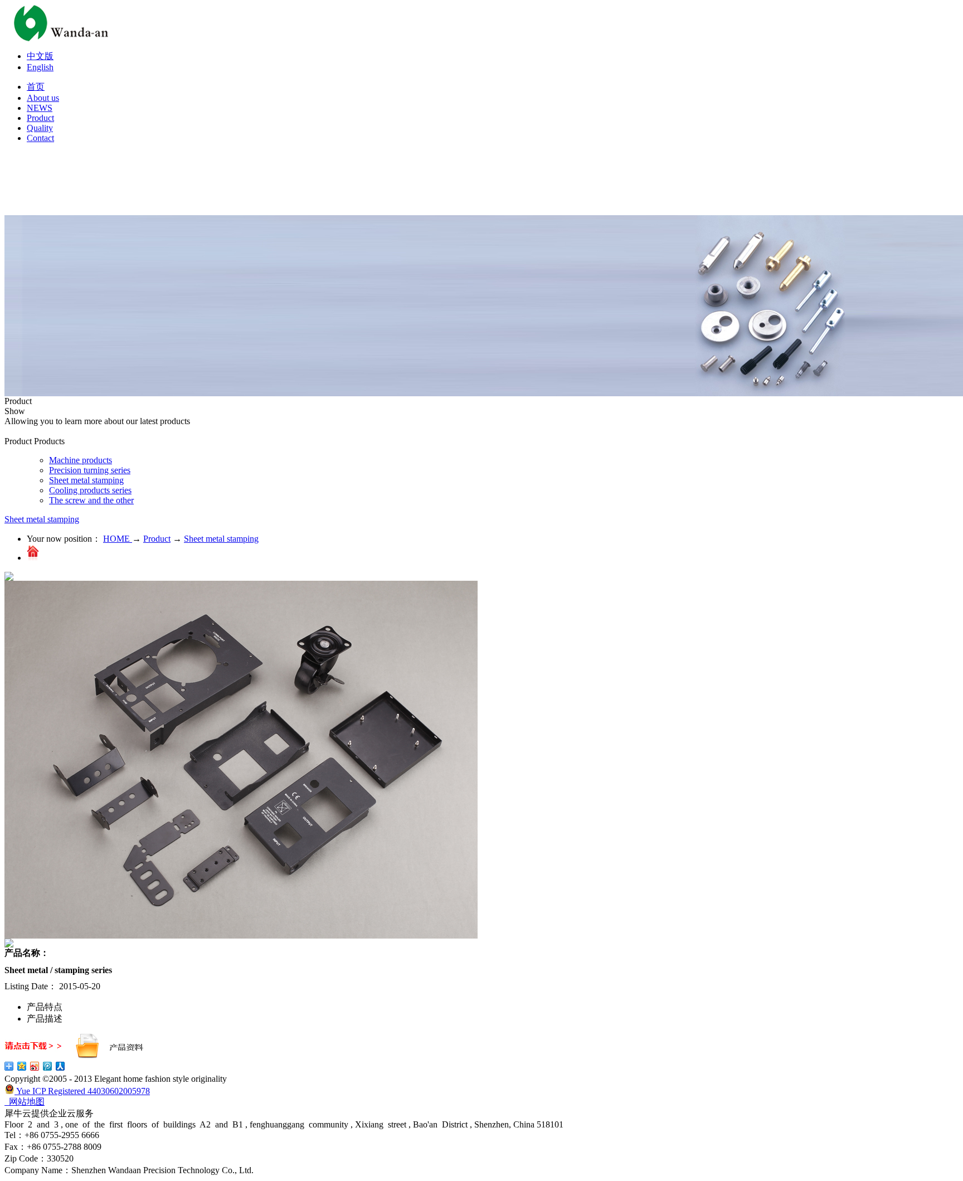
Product (157, 538)
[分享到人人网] (60, 1066)
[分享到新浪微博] (35, 1066)
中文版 (40, 56)
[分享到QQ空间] (22, 1066)
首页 (36, 86)
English (40, 67)
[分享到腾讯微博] (47, 1066)
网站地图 (24, 1101)
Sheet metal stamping (41, 519)
